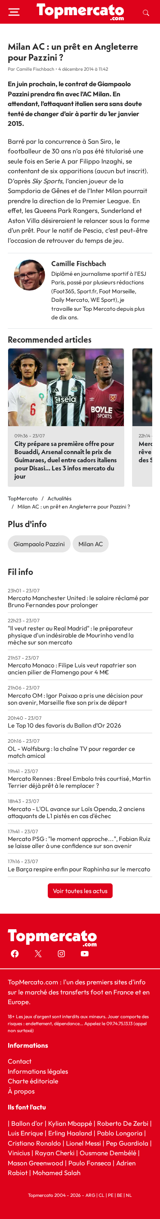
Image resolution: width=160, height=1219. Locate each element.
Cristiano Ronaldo (34, 1143)
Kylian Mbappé (70, 1123)
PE (110, 1195)
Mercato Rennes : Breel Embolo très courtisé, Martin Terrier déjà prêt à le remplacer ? (79, 782)
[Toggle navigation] (14, 12)
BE (119, 1195)
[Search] (146, 12)
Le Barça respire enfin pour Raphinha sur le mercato (79, 868)
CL (101, 1195)
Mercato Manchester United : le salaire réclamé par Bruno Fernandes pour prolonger (78, 601)
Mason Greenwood (36, 1163)
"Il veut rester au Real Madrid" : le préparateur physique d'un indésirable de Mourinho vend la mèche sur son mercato (71, 635)
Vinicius (19, 1153)
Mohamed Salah (56, 1172)
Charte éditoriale (33, 1081)
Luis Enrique (25, 1133)
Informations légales (38, 1071)
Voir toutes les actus (80, 891)
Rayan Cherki (55, 1153)
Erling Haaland (70, 1133)
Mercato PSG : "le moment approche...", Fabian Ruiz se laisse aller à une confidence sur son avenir (79, 842)
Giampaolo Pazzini (39, 544)
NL (129, 1195)
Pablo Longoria (120, 1133)
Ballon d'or (27, 1123)
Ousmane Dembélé (108, 1153)
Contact (19, 1061)
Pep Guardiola (127, 1143)
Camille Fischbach (78, 263)
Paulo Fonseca (89, 1163)
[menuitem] (146, 12)
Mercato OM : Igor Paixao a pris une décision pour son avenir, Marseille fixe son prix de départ (75, 699)
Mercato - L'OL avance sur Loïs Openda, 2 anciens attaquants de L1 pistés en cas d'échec (76, 812)
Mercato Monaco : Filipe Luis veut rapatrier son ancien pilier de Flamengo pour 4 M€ (72, 669)
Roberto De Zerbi (122, 1123)
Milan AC (90, 544)
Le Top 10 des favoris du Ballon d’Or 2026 (64, 725)
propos (23, 1091)
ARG (90, 1195)
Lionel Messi (83, 1143)
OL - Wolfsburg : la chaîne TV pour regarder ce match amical (71, 752)
